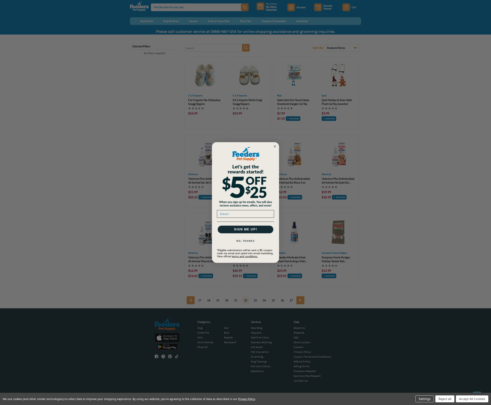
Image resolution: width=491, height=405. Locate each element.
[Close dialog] (275, 146)
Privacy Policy (246, 399)
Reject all (444, 399)
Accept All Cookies (472, 399)
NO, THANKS (245, 241)
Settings (425, 399)
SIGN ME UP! (245, 229)
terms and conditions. (245, 256)
